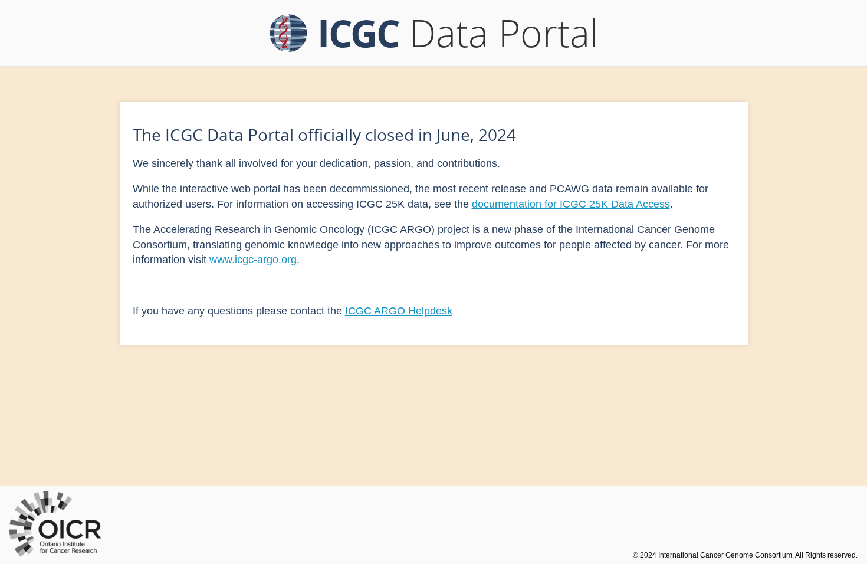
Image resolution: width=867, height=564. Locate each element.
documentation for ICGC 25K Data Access (571, 204)
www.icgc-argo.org (253, 259)
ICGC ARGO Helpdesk (398, 311)
